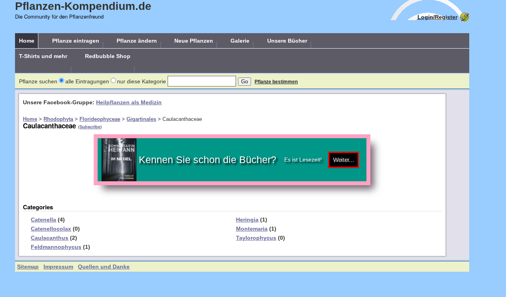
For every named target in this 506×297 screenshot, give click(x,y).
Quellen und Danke (104, 266)
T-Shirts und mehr (43, 56)
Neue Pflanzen (193, 41)
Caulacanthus (49, 238)
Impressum (58, 266)
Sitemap (28, 266)
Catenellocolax (51, 229)
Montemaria (252, 229)
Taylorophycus (256, 238)
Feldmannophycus (56, 247)
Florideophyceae (99, 119)
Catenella (43, 219)
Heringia (247, 219)
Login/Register (437, 17)
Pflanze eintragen (75, 41)
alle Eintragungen (87, 81)
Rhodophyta (58, 119)
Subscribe (89, 127)
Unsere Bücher (287, 41)
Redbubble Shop (107, 56)
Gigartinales (141, 119)
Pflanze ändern (137, 41)
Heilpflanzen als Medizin (129, 102)
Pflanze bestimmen (276, 82)
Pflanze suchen (38, 81)
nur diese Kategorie (141, 81)
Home (26, 41)
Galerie (239, 41)
